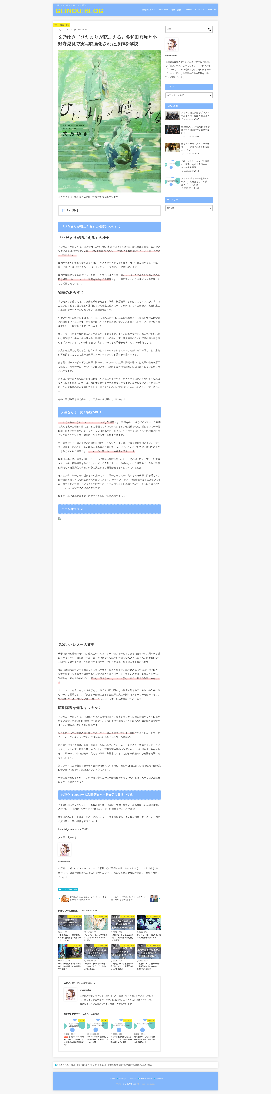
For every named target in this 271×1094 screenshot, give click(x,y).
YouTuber (163, 10)
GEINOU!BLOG (79, 11)
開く (75, 210)
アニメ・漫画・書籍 (61, 25)
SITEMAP (199, 10)
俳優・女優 (176, 10)
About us (212, 10)
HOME (59, 1065)
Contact (188, 10)
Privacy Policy (145, 1078)
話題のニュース (148, 10)
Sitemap (121, 1078)
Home (112, 1078)
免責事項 (159, 1078)
